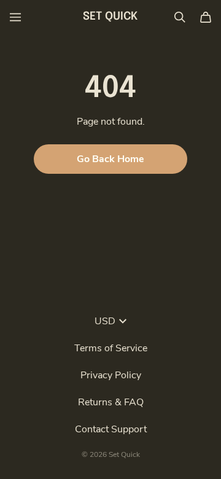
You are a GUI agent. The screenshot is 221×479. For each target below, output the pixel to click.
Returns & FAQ (111, 402)
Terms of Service (110, 348)
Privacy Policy (110, 375)
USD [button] (105, 321)
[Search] (179, 17)
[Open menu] (15, 17)
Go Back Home (110, 159)
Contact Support (111, 429)
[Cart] (205, 17)
